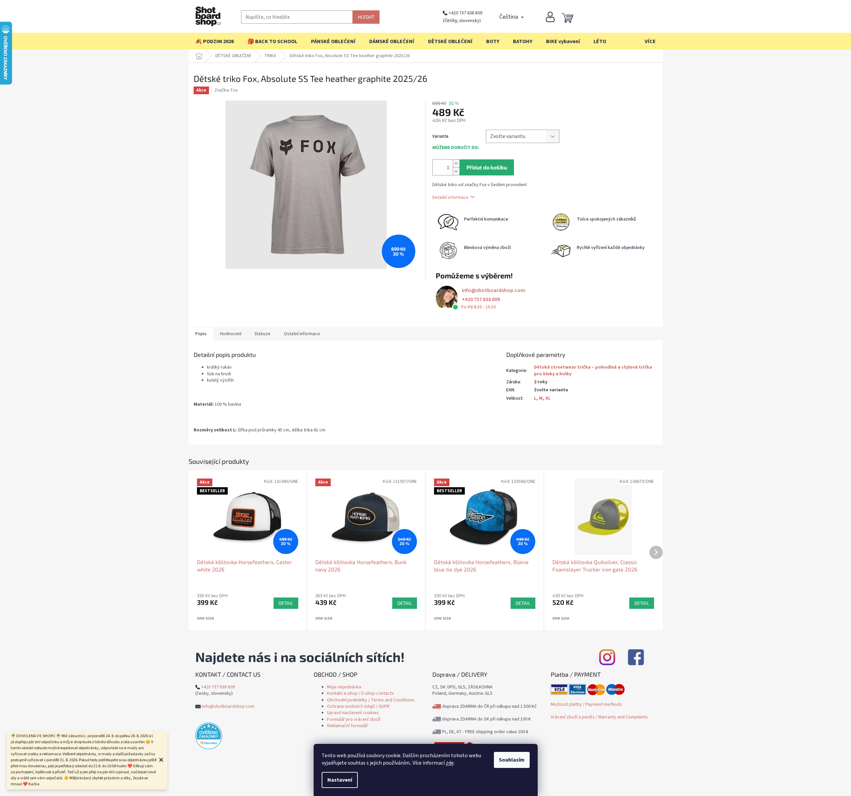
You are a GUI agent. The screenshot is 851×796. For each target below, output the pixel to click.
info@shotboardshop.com (493, 290)
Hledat (366, 17)
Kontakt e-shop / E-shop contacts (360, 693)
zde (450, 763)
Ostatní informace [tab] (302, 333)
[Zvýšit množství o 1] (456, 163)
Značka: (226, 90)
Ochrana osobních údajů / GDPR (358, 706)
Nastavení (339, 780)
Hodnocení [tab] (230, 333)
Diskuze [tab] (263, 333)
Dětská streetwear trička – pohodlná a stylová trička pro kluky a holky (593, 370)
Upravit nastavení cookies (353, 712)
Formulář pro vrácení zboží (354, 719)
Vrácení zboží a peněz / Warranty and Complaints (599, 717)
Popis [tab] (201, 333)
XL (547, 398)
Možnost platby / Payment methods (586, 704)
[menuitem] (214, 41)
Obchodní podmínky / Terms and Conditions (371, 700)
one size (205, 618)
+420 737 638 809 (465, 13)
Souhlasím (512, 760)
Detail (286, 603)
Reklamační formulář (347, 725)
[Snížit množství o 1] (456, 171)
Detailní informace (450, 197)
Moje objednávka (344, 687)
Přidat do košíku (486, 167)
